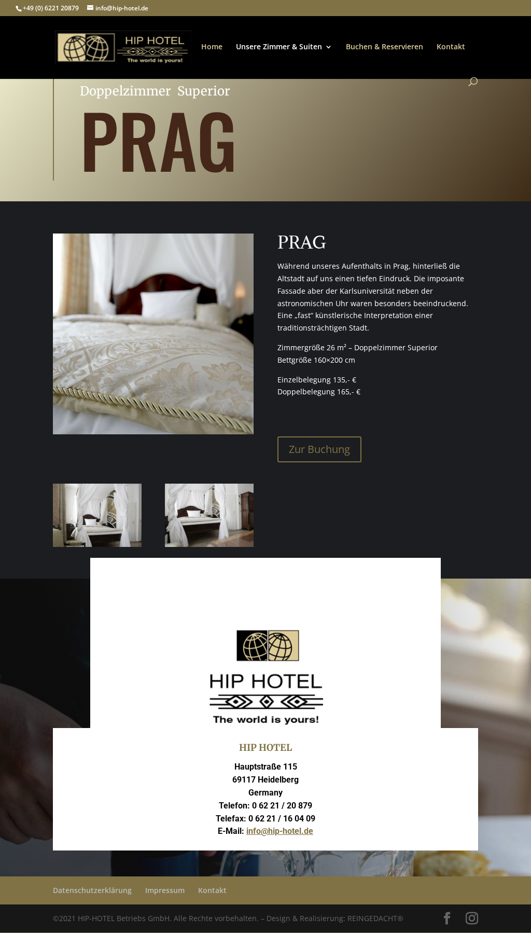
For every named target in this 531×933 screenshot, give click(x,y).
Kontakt (451, 47)
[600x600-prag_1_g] (209, 544)
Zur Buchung (319, 449)
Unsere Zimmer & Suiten (279, 47)
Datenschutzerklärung (92, 890)
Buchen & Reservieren (384, 47)
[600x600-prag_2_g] (97, 544)
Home (211, 47)
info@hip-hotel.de (279, 831)
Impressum (165, 890)
